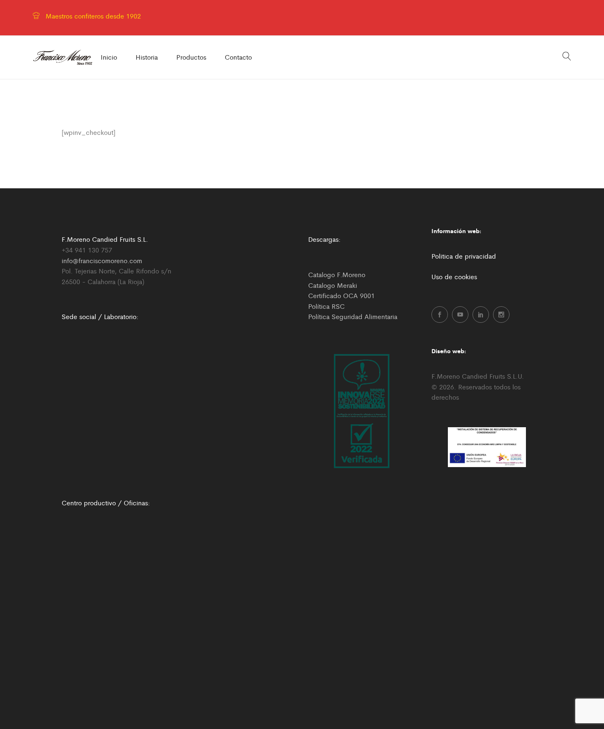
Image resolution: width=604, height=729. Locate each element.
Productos (191, 57)
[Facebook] (439, 314)
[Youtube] (460, 314)
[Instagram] (501, 314)
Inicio (109, 57)
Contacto (238, 57)
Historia (147, 57)
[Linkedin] (481, 314)
